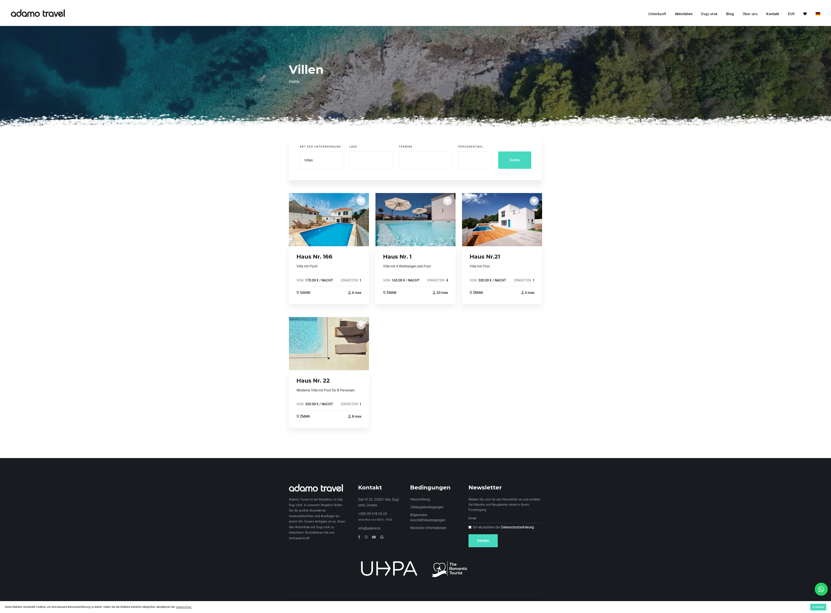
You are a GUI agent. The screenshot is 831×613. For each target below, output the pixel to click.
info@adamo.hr (369, 528)
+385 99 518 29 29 (372, 514)
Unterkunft (657, 14)
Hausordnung (420, 499)
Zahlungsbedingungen (426, 507)
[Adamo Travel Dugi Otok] (38, 13)
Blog (730, 14)
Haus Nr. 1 (397, 256)
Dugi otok (709, 14)
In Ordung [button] (818, 607)
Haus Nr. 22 (313, 380)
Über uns (750, 14)
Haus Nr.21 (485, 256)
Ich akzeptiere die (503, 527)
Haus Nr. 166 (314, 256)
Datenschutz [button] (184, 607)
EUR (791, 14)
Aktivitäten (683, 14)
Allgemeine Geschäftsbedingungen (427, 517)
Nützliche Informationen (428, 528)
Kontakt (772, 14)
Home (294, 81)
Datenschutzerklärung (517, 527)
